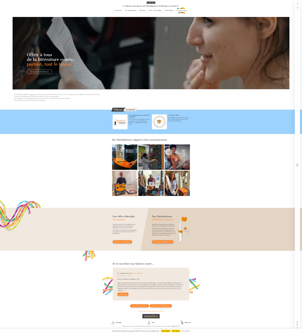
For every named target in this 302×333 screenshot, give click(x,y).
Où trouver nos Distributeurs (39, 72)
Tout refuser (175, 331)
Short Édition (169, 10)
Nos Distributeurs (130, 10)
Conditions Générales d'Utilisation (137, 326)
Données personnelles (161, 326)
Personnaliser (186, 331)
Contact (169, 326)
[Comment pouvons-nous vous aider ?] (297, 165)
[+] (125, 290)
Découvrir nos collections (122, 242)
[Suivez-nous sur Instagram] (297, 324)
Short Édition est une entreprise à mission (151, 311)
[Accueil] (151, 3)
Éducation (142, 10)
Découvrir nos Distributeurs (163, 242)
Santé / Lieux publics (155, 10)
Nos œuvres (118, 10)
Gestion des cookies (150, 326)
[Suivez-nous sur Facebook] (179, 326)
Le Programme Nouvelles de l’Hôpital (139, 116)
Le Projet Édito (173, 115)
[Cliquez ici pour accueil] (151, 316)
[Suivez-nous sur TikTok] (297, 327)
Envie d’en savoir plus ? (139, 306)
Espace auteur (182, 10)
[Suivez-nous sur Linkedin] (297, 322)
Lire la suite (123, 294)
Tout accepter (166, 331)
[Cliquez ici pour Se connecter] (297, 8)
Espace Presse (125, 326)
